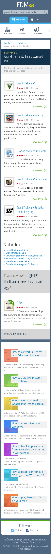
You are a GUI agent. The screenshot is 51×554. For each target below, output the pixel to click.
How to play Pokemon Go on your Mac (27, 499)
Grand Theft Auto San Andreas (32, 179)
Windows (8, 43)
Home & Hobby (36, 33)
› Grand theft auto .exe (15, 252)
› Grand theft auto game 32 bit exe (21, 264)
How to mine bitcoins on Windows (26, 424)
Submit (24, 542)
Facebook (35, 530)
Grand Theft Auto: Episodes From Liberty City (30, 209)
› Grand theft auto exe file (16, 261)
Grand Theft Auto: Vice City (30, 115)
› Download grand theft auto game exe (23, 255)
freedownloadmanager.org (31, 545)
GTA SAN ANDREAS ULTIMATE (31, 150)
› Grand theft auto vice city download (22, 258)
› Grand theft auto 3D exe (16, 249)
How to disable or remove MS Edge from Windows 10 (28, 473)
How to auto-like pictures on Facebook (27, 379)
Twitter (18, 530)
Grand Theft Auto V (26, 83)
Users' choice (19, 43)
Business (22, 33)
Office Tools (7, 33)
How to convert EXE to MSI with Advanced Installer (27, 353)
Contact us (35, 542)
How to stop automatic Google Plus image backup (28, 402)
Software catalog (13, 539)
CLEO (19, 302)
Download (37, 106)
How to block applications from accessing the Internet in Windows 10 (28, 449)
